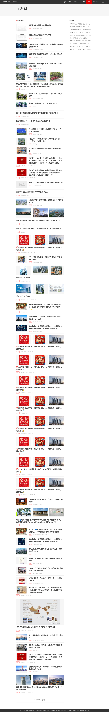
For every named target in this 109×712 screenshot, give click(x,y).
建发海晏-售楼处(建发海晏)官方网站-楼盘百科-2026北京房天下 (38, 220)
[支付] (80, 1)
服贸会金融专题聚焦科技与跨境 (40, 25)
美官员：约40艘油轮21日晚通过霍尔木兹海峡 (81, 35)
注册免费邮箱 (95, 1)
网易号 (30, 28)
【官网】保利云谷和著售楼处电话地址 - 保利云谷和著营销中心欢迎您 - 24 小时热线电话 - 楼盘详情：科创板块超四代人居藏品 (45, 657)
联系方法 (49, 710)
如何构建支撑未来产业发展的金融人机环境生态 (45, 54)
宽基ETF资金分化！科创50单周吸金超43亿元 (32, 192)
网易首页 (5, 1)
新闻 (30, 186)
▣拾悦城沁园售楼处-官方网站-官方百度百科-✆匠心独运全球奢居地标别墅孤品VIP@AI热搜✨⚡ (45, 307)
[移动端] (65, 1)
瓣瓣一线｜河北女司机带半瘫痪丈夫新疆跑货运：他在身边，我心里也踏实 (81, 49)
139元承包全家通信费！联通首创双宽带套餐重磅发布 (81, 29)
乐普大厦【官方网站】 (24, 296)
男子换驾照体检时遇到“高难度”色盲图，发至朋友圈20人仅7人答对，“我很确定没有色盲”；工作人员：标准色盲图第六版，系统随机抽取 (81, 26)
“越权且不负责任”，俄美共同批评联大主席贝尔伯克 (81, 43)
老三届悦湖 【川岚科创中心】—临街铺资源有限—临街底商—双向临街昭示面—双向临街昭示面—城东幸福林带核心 (45, 590)
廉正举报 (82, 710)
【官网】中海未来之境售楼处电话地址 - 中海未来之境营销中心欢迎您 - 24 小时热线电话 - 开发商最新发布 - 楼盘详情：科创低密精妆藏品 (45, 160)
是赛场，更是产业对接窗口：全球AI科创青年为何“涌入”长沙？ (38, 228)
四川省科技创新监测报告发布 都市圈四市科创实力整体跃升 (37, 113)
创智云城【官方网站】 (24, 277)
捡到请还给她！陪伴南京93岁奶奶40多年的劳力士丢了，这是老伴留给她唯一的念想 (81, 24)
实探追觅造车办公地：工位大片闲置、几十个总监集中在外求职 (81, 46)
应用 (9, 1)
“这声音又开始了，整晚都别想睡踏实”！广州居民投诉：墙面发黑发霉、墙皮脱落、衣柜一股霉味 (81, 38)
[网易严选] (75, 1)
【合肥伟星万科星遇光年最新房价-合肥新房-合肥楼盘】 (36, 627)
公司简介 (44, 710)
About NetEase (38, 710)
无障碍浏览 (14, 1)
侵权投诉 (87, 710)
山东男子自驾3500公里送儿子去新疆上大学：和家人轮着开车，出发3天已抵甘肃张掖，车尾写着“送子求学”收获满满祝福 (81, 32)
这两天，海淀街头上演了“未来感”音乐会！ (44, 103)
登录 (89, 1)
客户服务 (58, 710)
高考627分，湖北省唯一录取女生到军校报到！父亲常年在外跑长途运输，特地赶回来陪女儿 (81, 40)
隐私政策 (63, 710)
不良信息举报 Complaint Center (72, 710)
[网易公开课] (70, 1)
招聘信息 (53, 710)
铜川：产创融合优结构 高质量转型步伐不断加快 (45, 182)
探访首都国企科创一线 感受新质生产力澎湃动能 (33, 121)
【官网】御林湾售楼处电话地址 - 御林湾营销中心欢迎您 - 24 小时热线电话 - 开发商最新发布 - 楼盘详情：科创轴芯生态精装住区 (45, 172)
